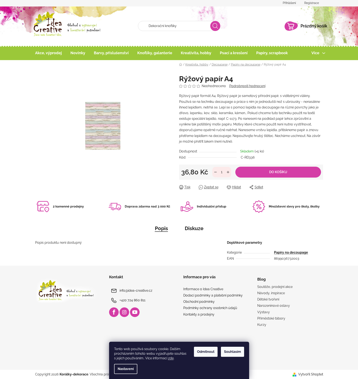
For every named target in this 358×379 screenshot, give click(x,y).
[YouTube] (135, 312)
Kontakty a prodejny (198, 314)
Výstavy (263, 312)
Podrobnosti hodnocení (247, 86)
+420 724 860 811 (132, 300)
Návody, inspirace (271, 293)
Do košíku (278, 172)
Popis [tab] (161, 228)
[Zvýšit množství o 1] (228, 172)
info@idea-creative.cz (136, 291)
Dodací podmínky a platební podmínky (213, 295)
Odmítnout (205, 352)
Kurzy (261, 325)
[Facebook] (114, 312)
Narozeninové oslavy (273, 306)
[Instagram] (124, 312)
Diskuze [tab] (194, 228)
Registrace (311, 3)
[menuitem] (48, 53)
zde (171, 358)
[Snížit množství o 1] (215, 172)
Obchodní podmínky (199, 302)
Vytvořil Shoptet (310, 374)
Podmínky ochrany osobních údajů (210, 308)
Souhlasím (232, 352)
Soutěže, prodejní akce (275, 287)
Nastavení (126, 369)
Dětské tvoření (268, 299)
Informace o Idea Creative (203, 289)
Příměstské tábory (271, 318)
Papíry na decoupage (291, 252)
